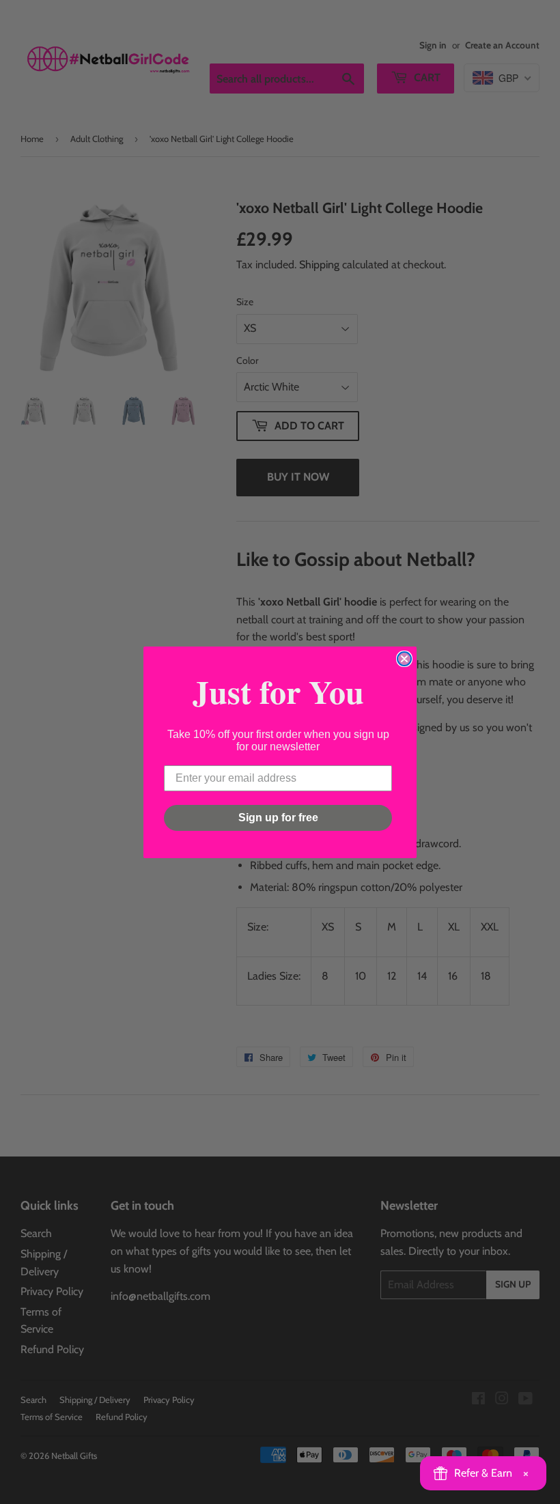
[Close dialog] (404, 659)
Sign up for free (278, 817)
